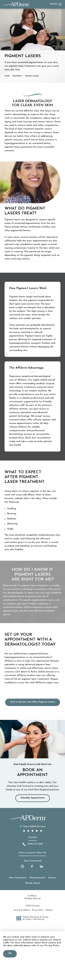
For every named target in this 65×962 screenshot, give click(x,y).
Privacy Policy (37, 910)
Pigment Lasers (32, 76)
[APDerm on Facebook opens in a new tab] (32, 866)
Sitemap (49, 910)
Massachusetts (37, 878)
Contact (32, 837)
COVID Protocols (33, 906)
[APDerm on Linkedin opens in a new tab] (41, 866)
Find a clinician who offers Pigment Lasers (32, 702)
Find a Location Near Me (32, 852)
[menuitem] (22, 866)
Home (7, 76)
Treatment (17, 76)
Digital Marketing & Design (36, 918)
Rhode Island (32, 883)
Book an (32, 770)
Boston (52, 878)
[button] (60, 4)
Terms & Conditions (21, 910)
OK (10, 953)
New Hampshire (17, 878)
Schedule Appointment (33, 798)
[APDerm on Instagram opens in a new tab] (22, 866)
